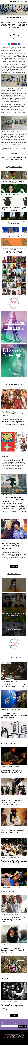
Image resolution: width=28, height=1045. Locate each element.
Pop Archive (23, 157)
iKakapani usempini (8, 891)
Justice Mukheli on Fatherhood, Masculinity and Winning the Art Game (13, 832)
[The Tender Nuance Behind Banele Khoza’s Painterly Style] (4, 259)
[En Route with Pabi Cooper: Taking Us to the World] (9, 259)
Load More (14, 566)
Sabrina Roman (5, 681)
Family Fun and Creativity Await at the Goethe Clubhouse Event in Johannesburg (14, 863)
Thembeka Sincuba (6, 409)
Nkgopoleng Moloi (14, 35)
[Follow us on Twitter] (14, 360)
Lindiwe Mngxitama (6, 494)
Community (13, 159)
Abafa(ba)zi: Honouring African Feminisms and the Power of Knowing (12, 1007)
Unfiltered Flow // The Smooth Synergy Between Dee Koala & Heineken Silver (12, 950)
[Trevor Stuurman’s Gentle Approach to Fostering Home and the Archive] (14, 259)
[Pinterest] (12, 44)
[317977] (14, 529)
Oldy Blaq (4, 978)
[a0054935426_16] (14, 484)
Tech (18, 157)
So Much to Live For (8, 743)
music (12, 766)
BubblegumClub (5, 709)
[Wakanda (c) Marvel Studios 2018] (14, 399)
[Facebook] (15, 44)
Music (10, 157)
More (14, 153)
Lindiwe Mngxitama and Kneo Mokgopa (11, 539)
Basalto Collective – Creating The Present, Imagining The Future (13, 686)
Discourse (6, 159)
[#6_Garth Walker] (14, 441)
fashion (12, 796)
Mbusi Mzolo (5, 740)
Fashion (15, 157)
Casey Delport (5, 452)
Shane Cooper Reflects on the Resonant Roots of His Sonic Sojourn (12, 772)
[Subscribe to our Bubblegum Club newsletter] (14, 303)
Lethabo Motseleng (6, 887)
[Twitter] (9, 44)
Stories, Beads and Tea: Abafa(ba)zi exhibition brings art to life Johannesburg (14, 715)
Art (14, 38)
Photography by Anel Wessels (14, 17)
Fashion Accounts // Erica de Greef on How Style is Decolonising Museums (12, 802)
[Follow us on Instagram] (14, 327)
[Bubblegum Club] (13, 2)
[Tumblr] (19, 44)
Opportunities (19, 159)
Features (4, 157)
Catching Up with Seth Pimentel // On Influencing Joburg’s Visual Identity (13, 920)
